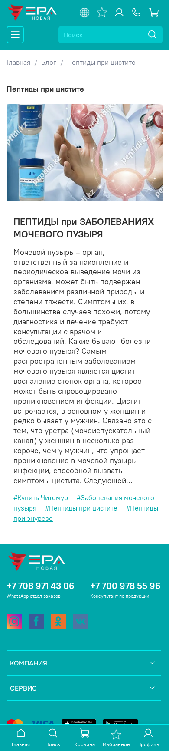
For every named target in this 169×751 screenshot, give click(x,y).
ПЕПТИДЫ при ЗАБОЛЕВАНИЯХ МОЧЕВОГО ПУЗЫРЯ (83, 227)
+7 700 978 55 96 (125, 586)
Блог (48, 62)
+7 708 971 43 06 (40, 586)
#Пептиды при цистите (82, 508)
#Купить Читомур (41, 497)
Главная (18, 62)
